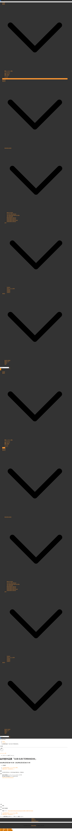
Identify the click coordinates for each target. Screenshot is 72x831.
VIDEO (3, 293)
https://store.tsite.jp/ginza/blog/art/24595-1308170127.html (20, 810)
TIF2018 (8, 291)
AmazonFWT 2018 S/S (11, 221)
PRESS (5, 363)
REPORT (4, 80)
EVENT (3, 78)
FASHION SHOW (7, 148)
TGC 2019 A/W (10, 216)
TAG (5, 364)
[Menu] (0, 369)
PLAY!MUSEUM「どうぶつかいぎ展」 (10, 767)
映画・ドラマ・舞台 (8, 71)
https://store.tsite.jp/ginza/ (8, 777)
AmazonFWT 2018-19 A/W (12, 220)
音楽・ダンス (7, 73)
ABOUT (33, 818)
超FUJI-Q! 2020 (10, 212)
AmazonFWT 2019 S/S (11, 219)
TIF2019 (8, 289)
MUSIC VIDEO (7, 360)
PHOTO (3, 81)
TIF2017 (8, 292)
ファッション (7, 72)
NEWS (3, 4)
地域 (2, 746)
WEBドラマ (6, 361)
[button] (35, 69)
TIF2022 (8, 287)
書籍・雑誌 (6, 75)
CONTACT (33, 820)
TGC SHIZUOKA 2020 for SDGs (13, 215)
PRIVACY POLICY (34, 821)
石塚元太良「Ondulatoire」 (8, 768)
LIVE (5, 222)
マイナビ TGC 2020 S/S (11, 214)
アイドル (6, 76)
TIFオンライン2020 (11, 288)
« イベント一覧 (3, 753)
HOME (3, 3)
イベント (6, 77)
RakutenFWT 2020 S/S (11, 217)
